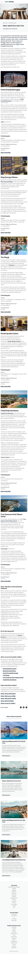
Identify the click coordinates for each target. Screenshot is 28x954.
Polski (14, 899)
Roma (14, 944)
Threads (14, 919)
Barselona (14, 943)
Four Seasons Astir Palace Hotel (13, 520)
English (14, 890)
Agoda (20, 635)
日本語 (14, 906)
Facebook (14, 915)
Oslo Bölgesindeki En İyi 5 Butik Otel (13, 860)
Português (14, 904)
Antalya (14, 932)
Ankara (14, 946)
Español (14, 891)
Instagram (14, 914)
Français (14, 895)
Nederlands (14, 898)
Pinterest (14, 920)
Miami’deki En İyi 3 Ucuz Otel (11, 781)
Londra (14, 928)
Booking (3, 637)
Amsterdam (14, 933)
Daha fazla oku (6, 755)
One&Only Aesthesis (7, 413)
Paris (14, 935)
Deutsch (14, 893)
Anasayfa (5, 22)
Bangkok (14, 947)
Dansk (14, 902)
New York (14, 936)
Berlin (14, 930)
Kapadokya (14, 941)
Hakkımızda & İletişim (14, 887)
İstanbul (14, 927)
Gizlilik (14, 888)
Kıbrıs (14, 939)
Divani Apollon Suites (14, 341)
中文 (14, 907)
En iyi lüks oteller (12, 22)
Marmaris (14, 938)
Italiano (14, 896)
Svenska (14, 901)
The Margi (11, 265)
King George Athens (7, 181)
